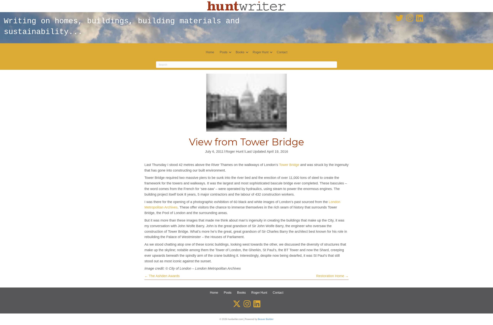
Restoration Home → (332, 276)
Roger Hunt (260, 52)
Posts (223, 52)
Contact (282, 52)
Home (210, 52)
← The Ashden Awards (162, 276)
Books (240, 52)
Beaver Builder (265, 319)
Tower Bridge (289, 165)
